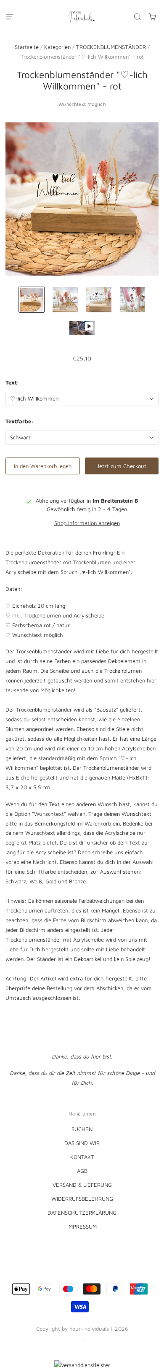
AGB (82, 1170)
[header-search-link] (137, 16)
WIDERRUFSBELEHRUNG (82, 1198)
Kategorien (57, 46)
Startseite (27, 46)
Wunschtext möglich (82, 104)
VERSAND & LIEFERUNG (82, 1184)
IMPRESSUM (82, 1226)
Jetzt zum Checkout (121, 466)
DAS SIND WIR (82, 1143)
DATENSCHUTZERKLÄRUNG (82, 1212)
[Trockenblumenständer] (31, 299)
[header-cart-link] (152, 16)
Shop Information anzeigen (87, 523)
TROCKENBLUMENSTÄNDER (111, 46)
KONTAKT (82, 1156)
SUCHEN (82, 1129)
